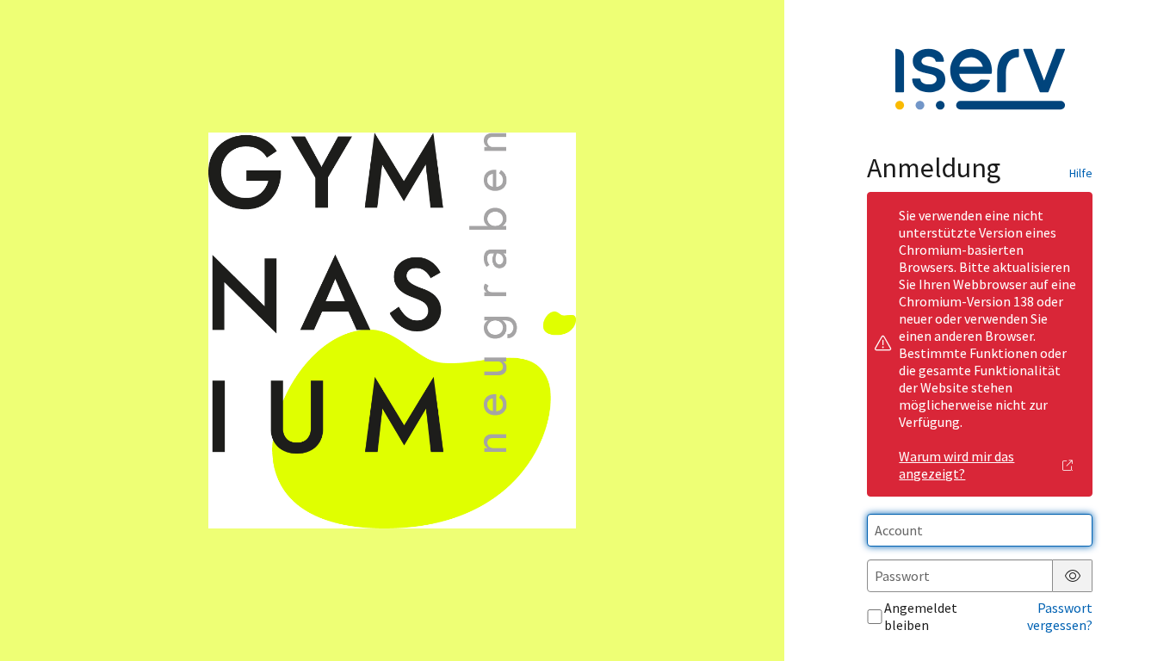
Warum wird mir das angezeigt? (956, 465)
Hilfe (1080, 173)
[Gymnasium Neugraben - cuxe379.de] (392, 331)
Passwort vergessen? (1059, 616)
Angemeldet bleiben (920, 616)
